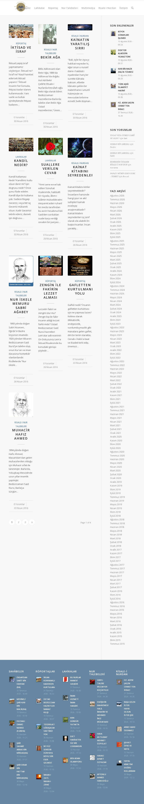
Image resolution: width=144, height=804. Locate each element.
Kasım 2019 (116, 485)
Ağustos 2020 (117, 451)
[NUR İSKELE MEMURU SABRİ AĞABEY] (21, 271)
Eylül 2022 (115, 357)
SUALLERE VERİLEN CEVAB (50, 168)
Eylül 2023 (115, 323)
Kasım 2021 (116, 395)
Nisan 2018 (116, 534)
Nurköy (113, 147)
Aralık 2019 (116, 481)
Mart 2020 (115, 470)
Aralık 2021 (116, 391)
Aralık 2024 (116, 270)
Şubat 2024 (116, 308)
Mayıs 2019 (116, 504)
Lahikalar (21, 156)
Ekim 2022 (115, 353)
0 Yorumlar (19, 117)
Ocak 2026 (115, 221)
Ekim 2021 (115, 399)
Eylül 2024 (115, 282)
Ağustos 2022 (117, 361)
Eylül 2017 (115, 560)
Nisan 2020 (116, 466)
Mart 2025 (115, 259)
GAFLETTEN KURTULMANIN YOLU (82, 289)
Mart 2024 (115, 304)
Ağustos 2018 (117, 519)
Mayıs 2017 (116, 576)
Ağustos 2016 (117, 602)
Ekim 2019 (115, 489)
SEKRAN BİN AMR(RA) (119, 144)
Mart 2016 (115, 621)
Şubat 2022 (116, 383)
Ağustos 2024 (117, 286)
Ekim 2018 (115, 511)
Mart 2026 (115, 214)
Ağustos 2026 (117, 195)
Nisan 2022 (116, 376)
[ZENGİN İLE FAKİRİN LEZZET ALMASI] (50, 266)
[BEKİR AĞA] (50, 34)
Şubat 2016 (116, 625)
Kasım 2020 (116, 440)
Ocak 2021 (115, 432)
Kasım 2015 (116, 636)
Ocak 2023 (115, 346)
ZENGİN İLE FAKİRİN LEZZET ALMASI (50, 291)
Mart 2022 (115, 380)
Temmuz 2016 (117, 606)
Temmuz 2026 (117, 199)
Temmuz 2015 (117, 643)
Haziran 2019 (117, 500)
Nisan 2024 (116, 301)
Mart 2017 (115, 583)
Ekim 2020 (115, 444)
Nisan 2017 (116, 579)
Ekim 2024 (115, 278)
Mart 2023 (115, 342)
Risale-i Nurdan (80, 35)
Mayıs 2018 (116, 530)
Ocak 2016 (115, 628)
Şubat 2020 (116, 474)
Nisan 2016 (116, 617)
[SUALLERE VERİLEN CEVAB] (50, 146)
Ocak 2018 (115, 545)
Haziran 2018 (117, 527)
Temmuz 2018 (117, 523)
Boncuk (126, 176)
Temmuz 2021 (117, 410)
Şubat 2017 (116, 587)
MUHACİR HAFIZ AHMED (21, 434)
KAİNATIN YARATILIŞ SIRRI (80, 44)
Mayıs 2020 (116, 462)
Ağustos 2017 (117, 564)
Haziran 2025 (117, 248)
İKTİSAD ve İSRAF (21, 49)
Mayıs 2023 (116, 335)
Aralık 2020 (116, 436)
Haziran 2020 (117, 459)
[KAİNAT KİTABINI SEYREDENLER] (80, 148)
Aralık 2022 (116, 350)
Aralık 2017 (116, 549)
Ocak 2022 (115, 387)
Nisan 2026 (116, 210)
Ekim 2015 (115, 640)
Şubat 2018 (116, 542)
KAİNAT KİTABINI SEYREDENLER (81, 171)
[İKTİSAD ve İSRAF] (21, 31)
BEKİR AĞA (50, 57)
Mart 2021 (115, 425)
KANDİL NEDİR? (21, 163)
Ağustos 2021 (117, 406)
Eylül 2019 (115, 493)
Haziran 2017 (117, 572)
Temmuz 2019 (117, 497)
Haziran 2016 (117, 609)
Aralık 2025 (116, 225)
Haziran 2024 (117, 293)
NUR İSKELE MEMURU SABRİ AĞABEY (21, 305)
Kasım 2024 (116, 274)
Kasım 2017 (116, 553)
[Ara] (132, 8)
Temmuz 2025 (117, 244)
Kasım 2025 (116, 229)
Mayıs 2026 (116, 207)
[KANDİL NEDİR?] (21, 144)
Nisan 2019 (116, 508)
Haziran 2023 (117, 331)
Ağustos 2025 (117, 240)
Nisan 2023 (116, 338)
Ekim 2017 (115, 557)
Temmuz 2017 (117, 568)
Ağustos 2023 (117, 327)
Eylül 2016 (115, 598)
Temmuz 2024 (117, 289)
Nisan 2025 (116, 256)
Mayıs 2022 (116, 372)
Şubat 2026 (116, 218)
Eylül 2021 (115, 402)
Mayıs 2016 (116, 613)
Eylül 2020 (115, 448)
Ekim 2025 (115, 233)
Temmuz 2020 (117, 455)
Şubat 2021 (116, 429)
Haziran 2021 (117, 414)
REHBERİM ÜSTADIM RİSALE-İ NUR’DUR (119, 163)
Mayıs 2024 (116, 297)
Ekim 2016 (115, 594)
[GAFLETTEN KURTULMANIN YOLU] (80, 266)
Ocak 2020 (115, 478)
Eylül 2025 (115, 237)
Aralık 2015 (116, 632)
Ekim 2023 (115, 319)
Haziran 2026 (117, 203)
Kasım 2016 (116, 591)
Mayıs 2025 (116, 252)
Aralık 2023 (116, 316)
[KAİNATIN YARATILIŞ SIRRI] (80, 27)
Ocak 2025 (115, 267)
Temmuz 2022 (117, 365)
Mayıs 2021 (116, 417)
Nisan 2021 (116, 421)
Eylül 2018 (115, 515)
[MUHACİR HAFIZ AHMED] (21, 405)
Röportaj (21, 43)
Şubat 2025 (116, 263)
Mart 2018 (115, 538)
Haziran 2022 (117, 368)
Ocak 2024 (115, 312)
